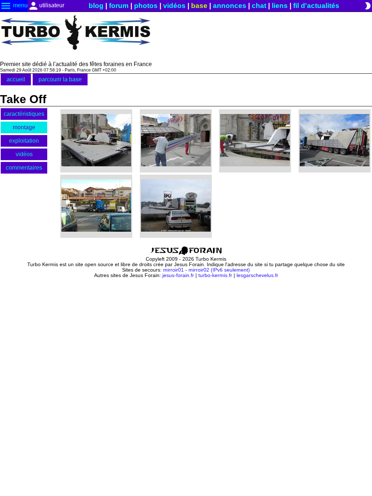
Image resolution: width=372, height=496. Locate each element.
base (199, 5)
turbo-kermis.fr (215, 275)
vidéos (174, 5)
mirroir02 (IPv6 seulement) (219, 270)
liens (280, 5)
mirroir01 (173, 270)
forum (119, 5)
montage (24, 127)
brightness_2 (367, 5)
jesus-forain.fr (178, 275)
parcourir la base (60, 79)
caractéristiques (24, 114)
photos (146, 5)
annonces (229, 5)
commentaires (24, 167)
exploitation (24, 141)
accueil (16, 79)
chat (259, 5)
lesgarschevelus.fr (257, 275)
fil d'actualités (316, 5)
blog (96, 5)
